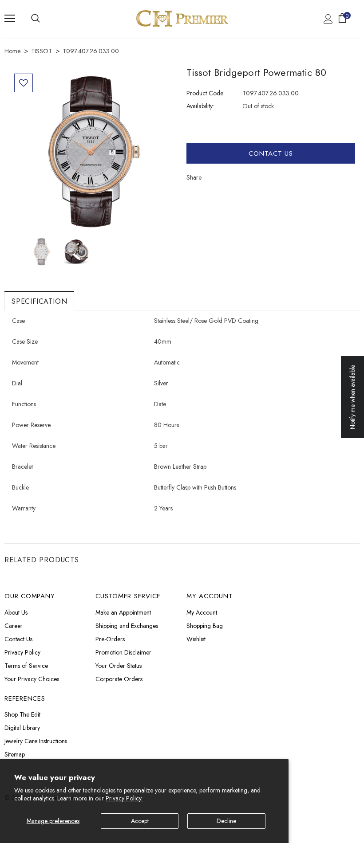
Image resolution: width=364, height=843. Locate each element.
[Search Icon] (35, 18)
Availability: (200, 106)
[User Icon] (328, 19)
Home (12, 51)
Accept (140, 820)
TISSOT (41, 51)
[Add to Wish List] (23, 83)
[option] (93, 152)
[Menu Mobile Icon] (9, 18)
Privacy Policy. (124, 798)
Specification (39, 301)
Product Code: (205, 93)
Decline (226, 820)
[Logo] (182, 18)
